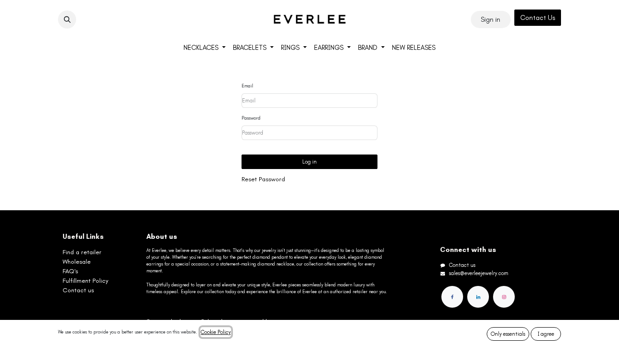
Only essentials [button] (508, 334)
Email (247, 86)
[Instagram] (504, 297)
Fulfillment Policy (85, 281)
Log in (309, 162)
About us (161, 236)
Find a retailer (82, 252)
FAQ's (70, 271)
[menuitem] (204, 48)
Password (251, 118)
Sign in (490, 19)
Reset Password (263, 179)
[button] (67, 19)
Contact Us (537, 18)
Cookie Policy (216, 332)
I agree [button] (546, 334)
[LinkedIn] (478, 297)
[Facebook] (452, 297)
